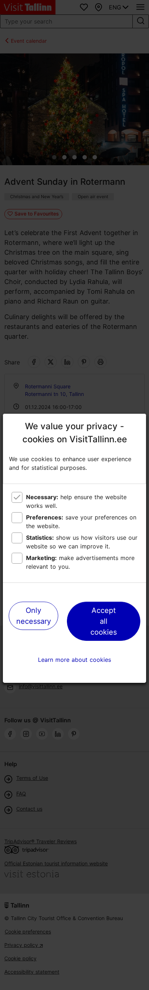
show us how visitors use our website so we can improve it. (81, 542)
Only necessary (33, 616)
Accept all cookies (103, 621)
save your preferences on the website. (81, 522)
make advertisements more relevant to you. (80, 562)
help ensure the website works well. (76, 501)
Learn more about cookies (74, 659)
